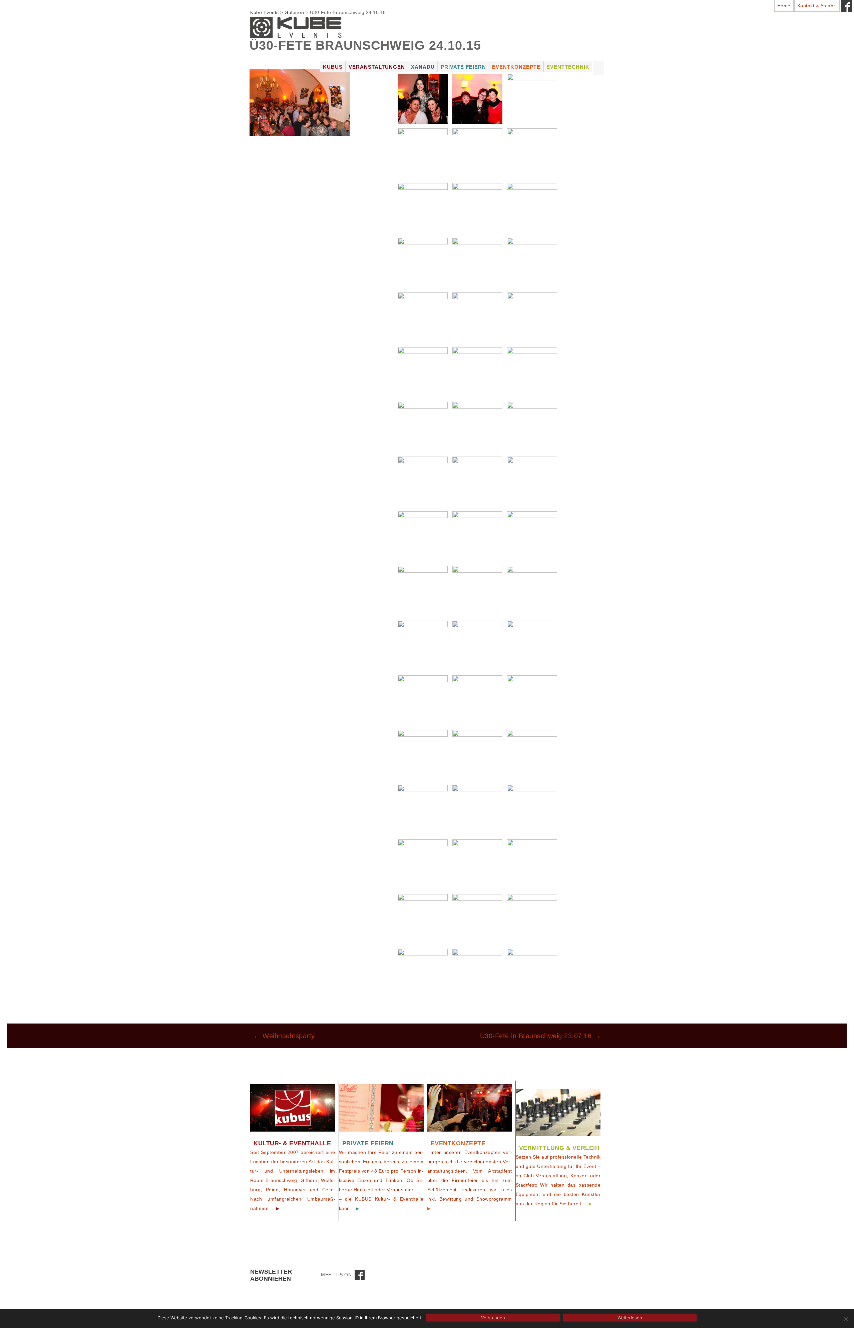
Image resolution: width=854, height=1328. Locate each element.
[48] (423, 153)
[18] (423, 700)
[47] (477, 153)
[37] (532, 317)
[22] (532, 590)
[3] (423, 973)
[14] (477, 754)
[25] (532, 536)
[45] (423, 207)
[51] (423, 98)
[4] (532, 918)
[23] (477, 590)
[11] (477, 809)
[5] (477, 918)
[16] (532, 700)
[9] (423, 864)
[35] (477, 372)
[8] (477, 864)
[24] (423, 590)
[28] (532, 481)
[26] (477, 536)
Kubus (333, 67)
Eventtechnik (567, 67)
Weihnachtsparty (284, 1036)
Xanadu (423, 67)
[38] (477, 317)
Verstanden (493, 1317)
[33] (423, 426)
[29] (477, 481)
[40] (532, 262)
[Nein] (845, 1318)
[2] (477, 973)
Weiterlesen (629, 1317)
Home (784, 5)
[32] (477, 426)
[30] (423, 481)
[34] (532, 372)
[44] (477, 207)
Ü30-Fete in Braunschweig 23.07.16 (540, 1036)
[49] (532, 98)
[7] (532, 864)
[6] (423, 918)
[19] (532, 645)
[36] (423, 372)
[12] (423, 809)
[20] (477, 645)
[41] (477, 262)
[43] (532, 207)
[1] (532, 973)
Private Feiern (463, 67)
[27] (423, 536)
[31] (532, 426)
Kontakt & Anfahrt (817, 5)
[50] (477, 98)
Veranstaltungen (377, 67)
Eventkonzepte (516, 67)
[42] (423, 262)
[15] (423, 754)
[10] (532, 809)
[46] (532, 153)
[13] (532, 754)
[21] (423, 645)
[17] (477, 700)
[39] (423, 317)
